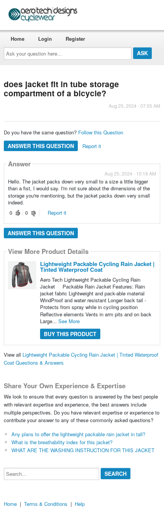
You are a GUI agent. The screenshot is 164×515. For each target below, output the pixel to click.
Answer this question (41, 146)
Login (45, 38)
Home (17, 38)
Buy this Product (70, 334)
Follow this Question (100, 132)
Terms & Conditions (46, 503)
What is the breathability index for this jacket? (62, 442)
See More (69, 321)
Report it (91, 146)
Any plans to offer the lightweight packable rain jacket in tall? (78, 434)
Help (80, 503)
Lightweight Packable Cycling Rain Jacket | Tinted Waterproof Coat (97, 267)
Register (75, 38)
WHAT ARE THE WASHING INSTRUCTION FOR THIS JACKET (82, 450)
